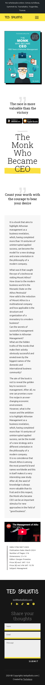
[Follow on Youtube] (28, 604)
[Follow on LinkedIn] (17, 604)
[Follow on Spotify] (33, 604)
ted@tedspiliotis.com (22, 600)
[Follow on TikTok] (22, 604)
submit (33, 661)
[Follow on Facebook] (11, 604)
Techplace (27, 679)
